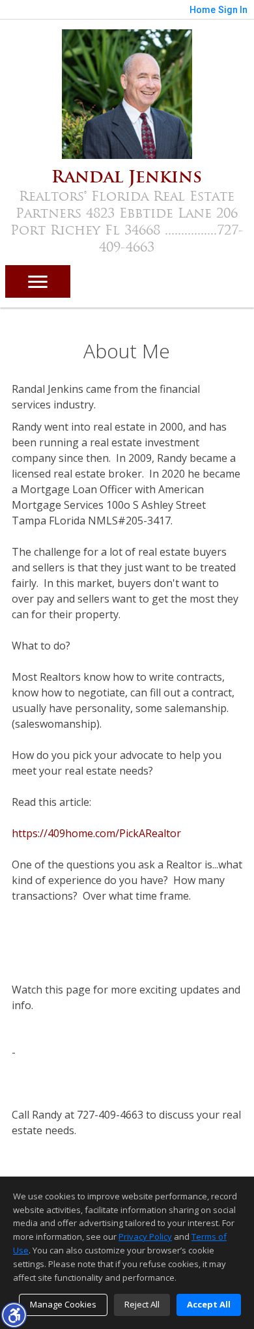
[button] (13, 1314)
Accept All (209, 1304)
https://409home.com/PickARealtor (96, 833)
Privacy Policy (145, 1236)
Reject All (142, 1304)
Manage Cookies (63, 1304)
